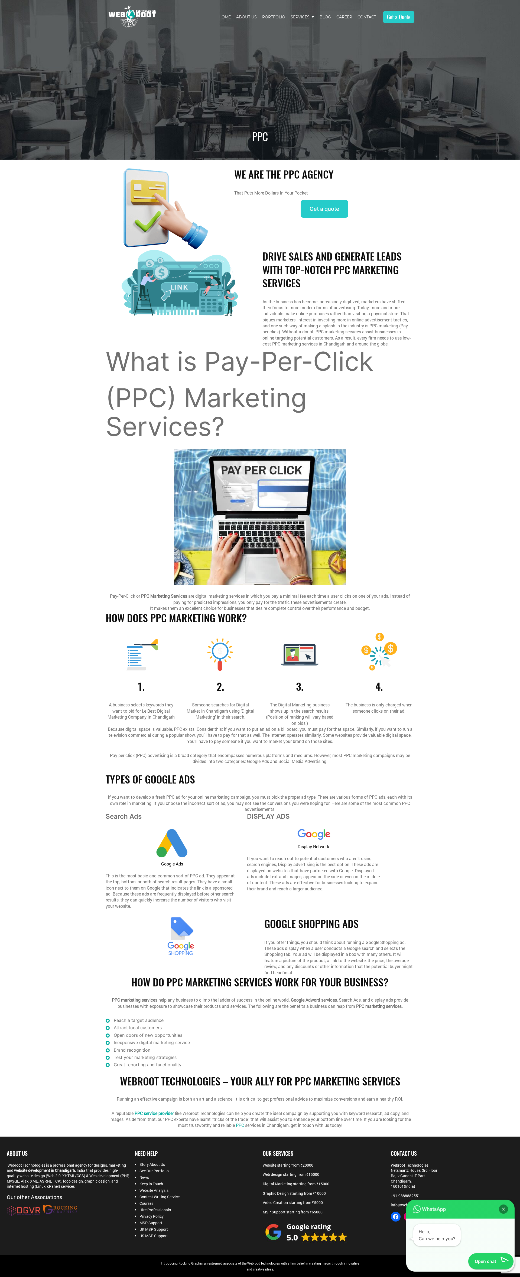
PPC (240, 1125)
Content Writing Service (159, 1197)
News (144, 1177)
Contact (367, 17)
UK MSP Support (153, 1229)
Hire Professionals (155, 1210)
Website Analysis (153, 1190)
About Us (246, 17)
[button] (503, 1209)
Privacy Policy (151, 1216)
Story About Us (152, 1164)
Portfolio (273, 17)
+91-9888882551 (405, 1195)
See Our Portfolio (154, 1171)
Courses (146, 1203)
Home (225, 17)
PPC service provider (154, 1113)
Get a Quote (398, 17)
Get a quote (324, 209)
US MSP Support (153, 1236)
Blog (325, 17)
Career (344, 17)
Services (300, 17)
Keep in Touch (151, 1184)
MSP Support (150, 1223)
